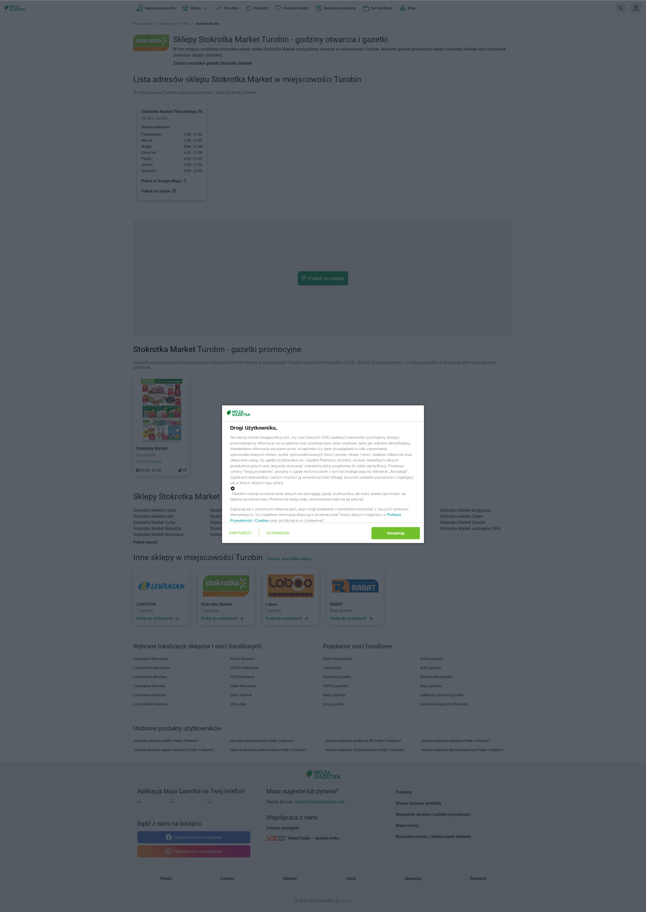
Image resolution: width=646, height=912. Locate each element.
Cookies (262, 520)
